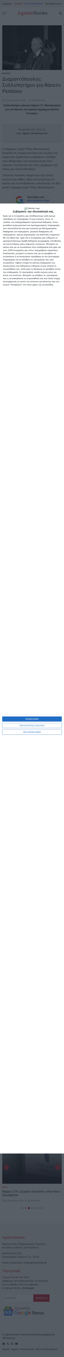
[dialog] (32, 678)
